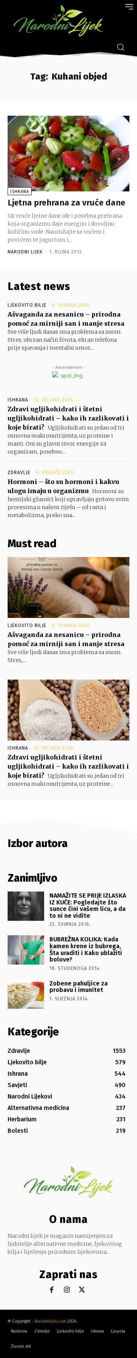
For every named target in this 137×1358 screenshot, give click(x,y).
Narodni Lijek (25, 252)
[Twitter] (82, 1290)
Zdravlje (19, 472)
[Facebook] (51, 1290)
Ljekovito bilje (27, 305)
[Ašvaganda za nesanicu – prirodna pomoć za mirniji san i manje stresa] (68, 587)
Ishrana (19, 191)
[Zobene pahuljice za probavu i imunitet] (26, 994)
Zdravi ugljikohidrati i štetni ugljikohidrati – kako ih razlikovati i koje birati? (68, 418)
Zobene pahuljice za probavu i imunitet (78, 987)
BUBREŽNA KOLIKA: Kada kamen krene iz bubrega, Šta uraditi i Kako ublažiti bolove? (85, 949)
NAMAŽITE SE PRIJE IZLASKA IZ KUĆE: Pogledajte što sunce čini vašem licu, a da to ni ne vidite (87, 905)
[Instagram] (66, 1290)
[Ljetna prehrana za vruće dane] (68, 153)
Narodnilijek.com (50, 1321)
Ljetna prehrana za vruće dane (66, 202)
